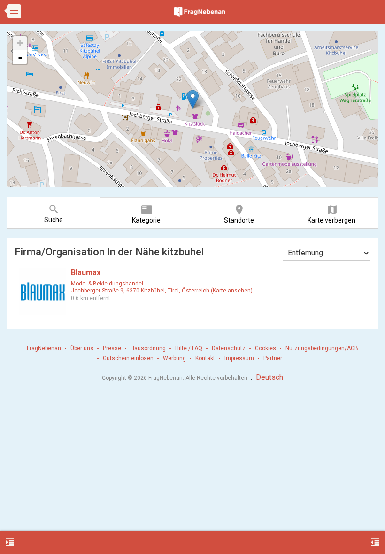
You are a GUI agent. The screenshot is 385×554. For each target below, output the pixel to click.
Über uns (81, 348)
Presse (112, 348)
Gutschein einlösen (128, 358)
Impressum (239, 358)
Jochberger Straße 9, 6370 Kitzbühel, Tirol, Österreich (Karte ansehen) (162, 290)
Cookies (265, 348)
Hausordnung (148, 348)
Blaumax (85, 272)
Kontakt (205, 358)
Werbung (174, 358)
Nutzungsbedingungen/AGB (321, 348)
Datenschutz (229, 348)
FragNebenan (44, 348)
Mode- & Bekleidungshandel (107, 283)
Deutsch (269, 377)
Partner (272, 358)
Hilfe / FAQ (188, 348)
